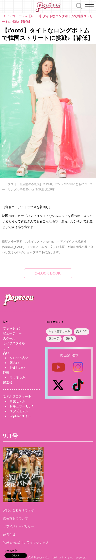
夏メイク (81, 331)
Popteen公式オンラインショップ (25, 542)
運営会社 (9, 534)
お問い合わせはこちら (18, 510)
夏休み (69, 338)
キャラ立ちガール (59, 331)
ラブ (6, 348)
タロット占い (19, 357)
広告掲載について (15, 518)
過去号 (7, 382)
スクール (9, 338)
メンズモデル (19, 411)
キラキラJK (17, 377)
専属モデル (17, 401)
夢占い (14, 362)
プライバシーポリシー (18, 526)
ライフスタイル (14, 343)
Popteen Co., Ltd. (46, 557)
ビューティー (12, 333)
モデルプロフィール (17, 396)
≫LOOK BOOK (48, 273)
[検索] (79, 6)
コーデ (16, 16)
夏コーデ (53, 338)
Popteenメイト (20, 416)
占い (6, 353)
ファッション (12, 328)
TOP (5, 16)
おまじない (17, 367)
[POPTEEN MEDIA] (47, 7)
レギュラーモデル (22, 406)
